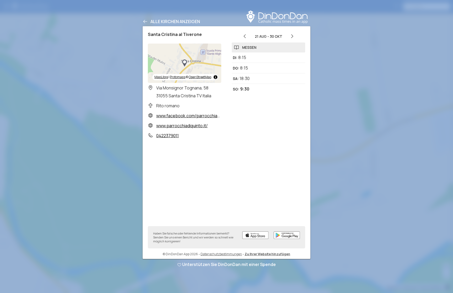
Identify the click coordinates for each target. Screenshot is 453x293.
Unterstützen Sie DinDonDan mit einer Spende (229, 264)
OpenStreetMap (200, 77)
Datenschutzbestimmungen (221, 254)
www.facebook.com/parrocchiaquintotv (194, 116)
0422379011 (167, 135)
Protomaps (177, 77)
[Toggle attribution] (215, 77)
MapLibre (161, 77)
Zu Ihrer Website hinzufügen (267, 254)
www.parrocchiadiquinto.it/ (182, 126)
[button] (184, 63)
